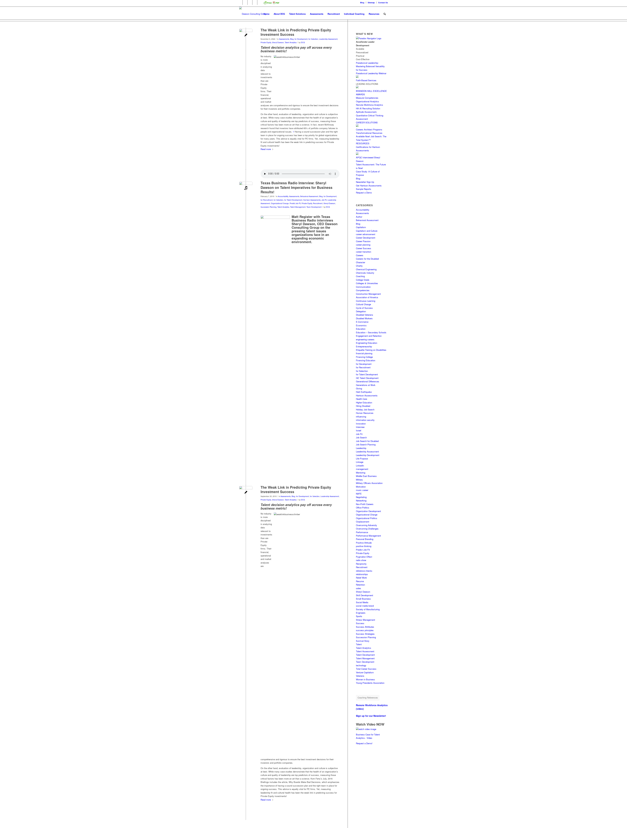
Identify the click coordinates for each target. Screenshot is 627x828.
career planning (363, 244)
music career (362, 490)
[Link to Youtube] (254, 2)
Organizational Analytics (367, 101)
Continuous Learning (365, 300)
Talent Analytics (291, 42)
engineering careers (365, 339)
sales (358, 588)
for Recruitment (267, 200)
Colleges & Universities (367, 283)
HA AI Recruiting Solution (368, 108)
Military (359, 479)
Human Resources (364, 412)
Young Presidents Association (370, 682)
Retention (360, 584)
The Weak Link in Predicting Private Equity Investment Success (296, 32)
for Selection (313, 39)
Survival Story (362, 640)
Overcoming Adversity (366, 525)
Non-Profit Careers (364, 504)
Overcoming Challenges (367, 528)
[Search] (384, 14)
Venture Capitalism (365, 672)
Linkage (359, 462)
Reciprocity (361, 563)
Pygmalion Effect (364, 556)
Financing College (364, 356)
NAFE (359, 493)
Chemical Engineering (366, 269)
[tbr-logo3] (245, 188)
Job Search (361, 437)
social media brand (365, 605)
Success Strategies (365, 633)
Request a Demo (364, 192)
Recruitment (317, 203)
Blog (362, 2)
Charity (359, 265)
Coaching (360, 276)
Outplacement (362, 521)
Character (360, 262)
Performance (362, 532)
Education (360, 328)
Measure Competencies (367, 97)
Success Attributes (365, 626)
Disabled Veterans (364, 314)
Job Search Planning (366, 444)
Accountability (283, 196)
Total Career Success (366, 668)
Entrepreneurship (364, 346)
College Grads (362, 279)
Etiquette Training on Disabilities (371, 349)
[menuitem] (362, 2)
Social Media (362, 602)
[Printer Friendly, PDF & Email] (271, 4)
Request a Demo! (364, 743)
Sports (359, 616)
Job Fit (324, 200)
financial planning (364, 353)
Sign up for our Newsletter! (371, 715)
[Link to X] (250, 2)
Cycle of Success (364, 307)
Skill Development (364, 595)
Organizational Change (280, 203)
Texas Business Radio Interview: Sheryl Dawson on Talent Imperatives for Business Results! (296, 187)
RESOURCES (362, 143)
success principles (365, 630)
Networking (361, 500)
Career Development (365, 237)
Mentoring (360, 472)
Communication (363, 286)
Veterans (360, 675)
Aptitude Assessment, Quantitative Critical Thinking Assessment (369, 115)
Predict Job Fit (295, 203)
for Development (301, 39)
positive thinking (363, 546)
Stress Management (365, 619)
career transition (363, 251)
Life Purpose (362, 458)
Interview (360, 427)
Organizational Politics (366, 518)
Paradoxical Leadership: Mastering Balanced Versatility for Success (370, 66)
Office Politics (362, 507)
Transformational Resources (369, 132)
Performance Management (368, 535)
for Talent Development (293, 200)
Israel (358, 430)
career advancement (365, 234)
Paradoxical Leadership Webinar (371, 73)
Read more (266, 149)
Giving (359, 388)
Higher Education (364, 402)
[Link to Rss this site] (259, 2)
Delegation (361, 311)
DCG (303, 42)
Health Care (361, 398)
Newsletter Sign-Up (365, 181)
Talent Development (365, 654)
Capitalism (361, 227)
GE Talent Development (367, 378)
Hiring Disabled (363, 405)
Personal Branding (364, 539)
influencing (361, 416)
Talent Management (297, 207)
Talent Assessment (365, 651)
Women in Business (365, 679)
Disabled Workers (364, 318)
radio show (361, 560)
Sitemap (371, 2)
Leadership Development (367, 455)
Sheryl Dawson (278, 42)
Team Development (314, 207)
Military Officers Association (369, 483)
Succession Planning (268, 207)
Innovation (361, 423)
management (362, 469)
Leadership (361, 448)
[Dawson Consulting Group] (252, 14)
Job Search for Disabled (367, 441)
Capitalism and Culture (366, 230)
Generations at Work (365, 385)
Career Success (363, 248)
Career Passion (363, 241)
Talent (359, 644)
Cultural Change (363, 304)
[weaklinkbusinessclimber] (245, 35)
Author (359, 216)
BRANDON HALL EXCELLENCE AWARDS (371, 92)
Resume (360, 581)
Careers (359, 255)
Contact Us (383, 2)
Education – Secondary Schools (371, 332)
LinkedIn (360, 465)
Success (360, 623)
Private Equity (266, 42)
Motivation (361, 486)
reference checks (364, 570)
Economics (361, 325)
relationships (362, 574)
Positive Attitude (364, 542)
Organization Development (368, 511)
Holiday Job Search (365, 409)
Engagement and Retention (369, 335)
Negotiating (361, 497)
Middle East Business (366, 476)
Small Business (363, 598)
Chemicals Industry (365, 272)
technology (361, 665)
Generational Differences (367, 381)
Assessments (284, 39)
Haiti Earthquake (364, 391)
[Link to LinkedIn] (240, 2)
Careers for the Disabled (367, 258)
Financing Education (365, 360)
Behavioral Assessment (309, 196)
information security (365, 420)
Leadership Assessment (328, 39)
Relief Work (361, 577)
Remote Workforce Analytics (369, 104)
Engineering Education (366, 342)
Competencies (363, 290)
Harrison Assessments (312, 200)
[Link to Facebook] (245, 2)
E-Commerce (362, 321)
